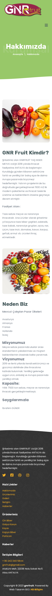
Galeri (5, 498)
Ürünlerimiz (8, 494)
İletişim (6, 502)
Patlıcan (7, 536)
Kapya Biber (9, 532)
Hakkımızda (8, 490)
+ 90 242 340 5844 (12, 561)
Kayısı (5, 528)
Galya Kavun (9, 524)
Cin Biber (7, 520)
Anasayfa (18, 54)
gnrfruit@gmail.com (13, 565)
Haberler (7, 506)
